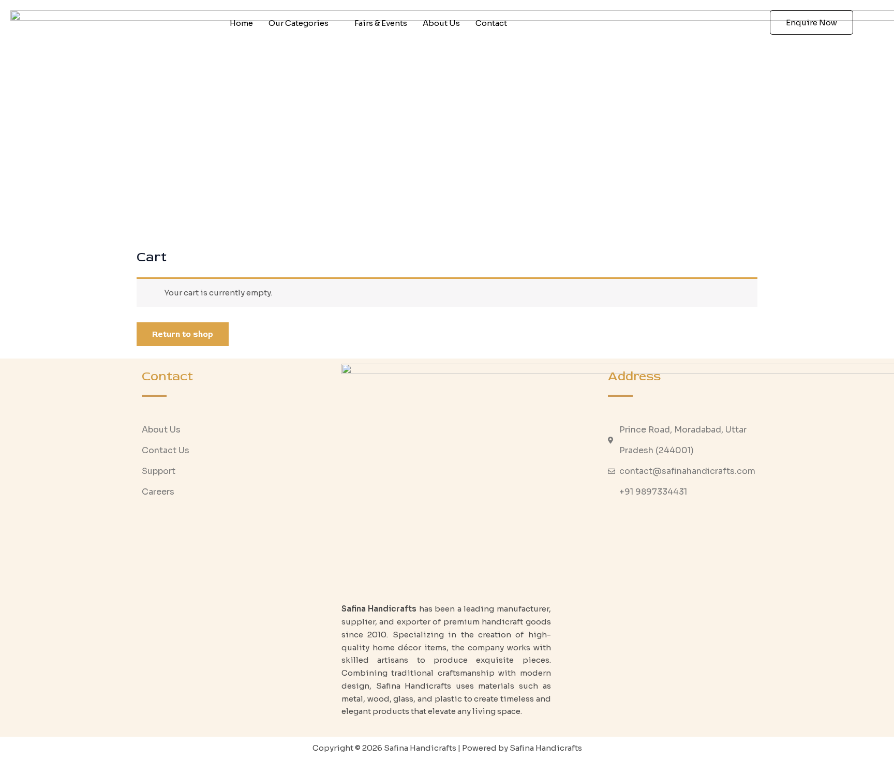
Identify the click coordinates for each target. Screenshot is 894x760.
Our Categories (299, 23)
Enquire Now (811, 22)
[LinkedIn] (702, 523)
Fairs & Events (380, 23)
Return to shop (182, 334)
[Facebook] (657, 523)
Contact (491, 23)
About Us (441, 23)
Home (241, 23)
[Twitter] (680, 523)
